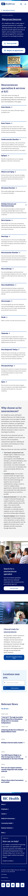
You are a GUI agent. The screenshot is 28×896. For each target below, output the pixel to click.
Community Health (6, 823)
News (3, 832)
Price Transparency (5, 880)
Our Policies (4, 874)
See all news (4, 709)
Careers (3, 814)
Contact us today (7, 861)
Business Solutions (6, 828)
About (3, 804)
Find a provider (14, 588)
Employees (4, 809)
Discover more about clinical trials (14, 657)
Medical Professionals (7, 818)
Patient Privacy (4, 877)
